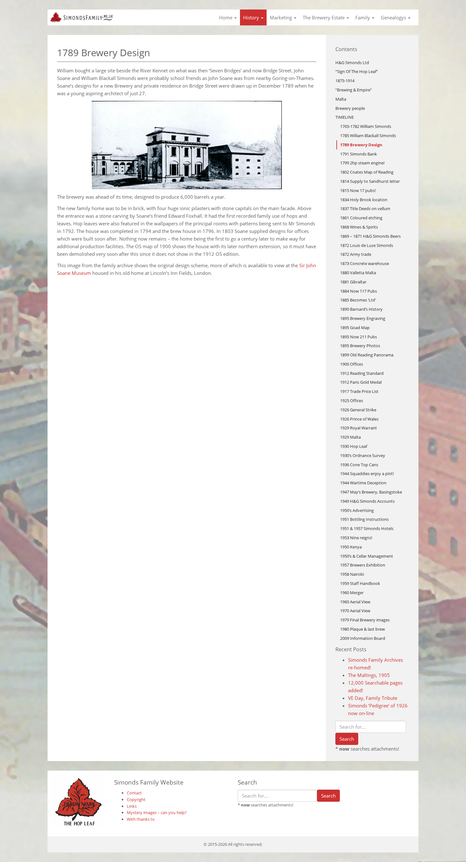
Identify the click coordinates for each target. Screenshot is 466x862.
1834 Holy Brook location (363, 199)
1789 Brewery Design (361, 145)
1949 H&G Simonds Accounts (367, 501)
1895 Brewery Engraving (362, 318)
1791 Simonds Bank (358, 154)
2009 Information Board (362, 638)
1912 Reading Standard (362, 373)
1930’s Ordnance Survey (362, 455)
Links (132, 806)
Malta (340, 99)
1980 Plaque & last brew (362, 629)
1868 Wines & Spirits (359, 227)
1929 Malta (350, 437)
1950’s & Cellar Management (366, 556)
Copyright (136, 799)
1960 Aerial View (355, 602)
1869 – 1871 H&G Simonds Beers (370, 236)
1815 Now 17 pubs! (358, 190)
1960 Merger (352, 592)
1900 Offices (351, 364)
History (251, 17)
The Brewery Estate (324, 17)
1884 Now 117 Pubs (358, 291)
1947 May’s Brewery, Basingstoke (371, 492)
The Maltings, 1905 (369, 675)
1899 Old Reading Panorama (366, 355)
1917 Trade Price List (359, 391)
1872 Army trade (355, 254)
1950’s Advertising (357, 510)
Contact (134, 793)
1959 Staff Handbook (360, 583)
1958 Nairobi (352, 574)
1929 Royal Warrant (358, 428)
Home (226, 17)
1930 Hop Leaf (353, 446)
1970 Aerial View (355, 610)
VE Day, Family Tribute (372, 698)
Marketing (281, 17)
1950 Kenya (351, 547)
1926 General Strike (358, 410)
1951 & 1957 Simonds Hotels (366, 528)
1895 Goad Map (355, 327)
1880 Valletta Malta (358, 272)
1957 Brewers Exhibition (362, 565)
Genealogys (394, 17)
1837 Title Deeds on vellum (365, 208)
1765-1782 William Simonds (365, 126)
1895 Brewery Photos (360, 345)
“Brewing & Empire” (353, 90)
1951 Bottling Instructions (364, 519)
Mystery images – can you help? (157, 812)
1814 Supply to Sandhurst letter (370, 181)
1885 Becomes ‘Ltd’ (358, 300)
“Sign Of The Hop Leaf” (356, 71)
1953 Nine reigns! (356, 537)
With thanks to (141, 819)
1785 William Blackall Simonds (368, 135)
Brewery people (350, 108)
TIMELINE (344, 117)
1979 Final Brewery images (365, 620)
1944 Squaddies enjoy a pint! (367, 473)
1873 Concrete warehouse (364, 263)
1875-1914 (344, 80)
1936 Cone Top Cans (359, 464)
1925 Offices (351, 400)
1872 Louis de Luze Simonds (366, 245)
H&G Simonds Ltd (352, 62)
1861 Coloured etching (361, 218)
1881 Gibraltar (353, 282)
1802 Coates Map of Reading (366, 172)
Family (363, 17)
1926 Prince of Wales (359, 419)
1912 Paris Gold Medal (361, 382)
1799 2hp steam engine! (362, 163)
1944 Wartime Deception (363, 483)
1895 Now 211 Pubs (358, 337)
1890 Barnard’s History (361, 309)
